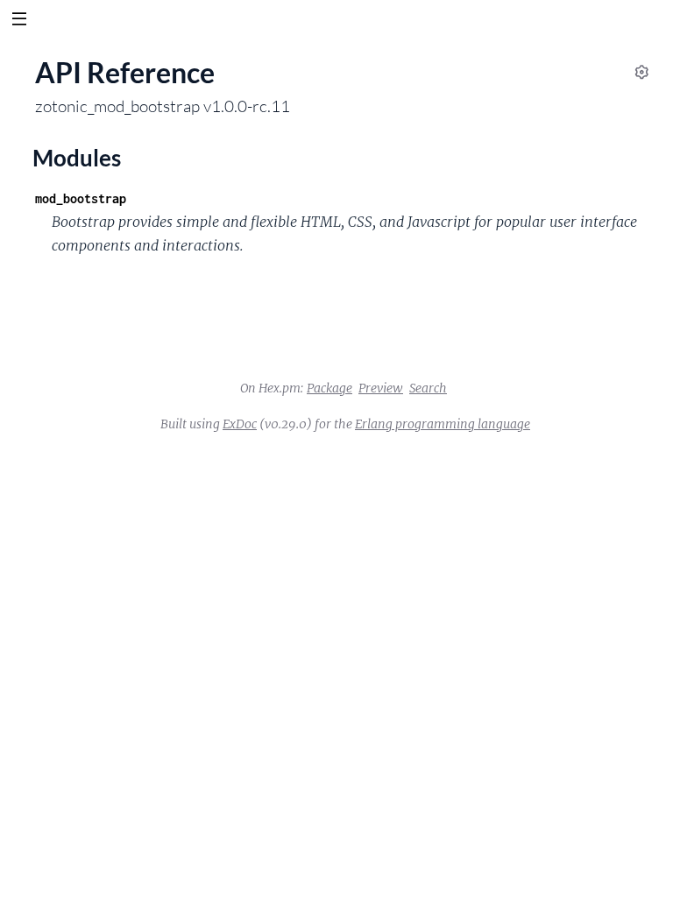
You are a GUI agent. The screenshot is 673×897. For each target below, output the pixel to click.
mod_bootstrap (80, 198)
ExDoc (240, 424)
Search (428, 388)
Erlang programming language (442, 424)
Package (329, 388)
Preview (380, 388)
